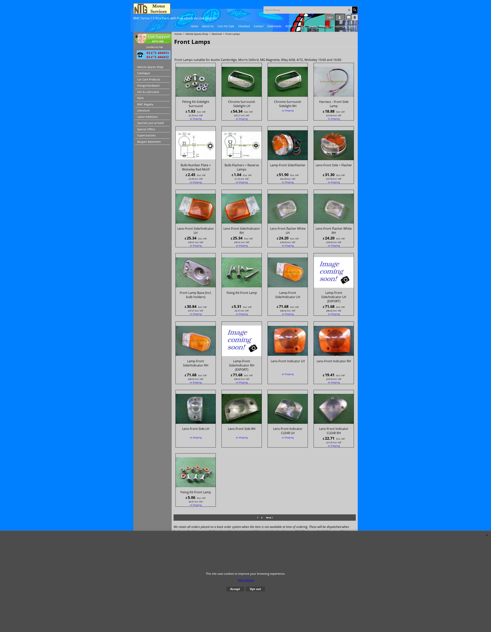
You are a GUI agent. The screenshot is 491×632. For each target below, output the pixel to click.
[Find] (355, 10)
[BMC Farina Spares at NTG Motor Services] (166, 8)
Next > (269, 517)
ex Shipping (196, 118)
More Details (246, 580)
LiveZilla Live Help (154, 47)
